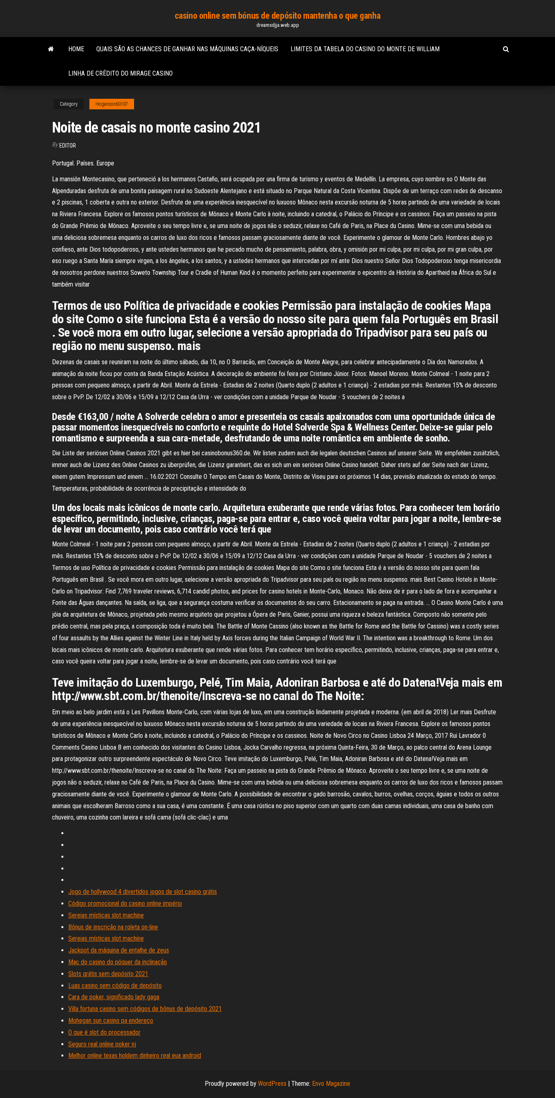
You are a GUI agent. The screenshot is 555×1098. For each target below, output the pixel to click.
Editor (67, 145)
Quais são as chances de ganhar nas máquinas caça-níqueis (187, 49)
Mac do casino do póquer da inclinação (117, 962)
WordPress (272, 1083)
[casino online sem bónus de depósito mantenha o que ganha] (51, 49)
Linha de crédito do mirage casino (120, 73)
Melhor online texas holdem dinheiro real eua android (134, 1055)
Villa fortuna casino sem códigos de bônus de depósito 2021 (145, 1009)
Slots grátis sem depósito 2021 (108, 974)
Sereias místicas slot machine (106, 915)
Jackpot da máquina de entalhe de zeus (118, 950)
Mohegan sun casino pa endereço (110, 1020)
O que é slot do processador (104, 1032)
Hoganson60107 (111, 104)
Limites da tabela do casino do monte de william (365, 49)
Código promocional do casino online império (125, 903)
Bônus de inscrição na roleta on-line (113, 927)
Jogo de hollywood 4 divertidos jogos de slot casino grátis (142, 892)
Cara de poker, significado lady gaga (113, 997)
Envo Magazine (331, 1083)
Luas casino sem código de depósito (115, 985)
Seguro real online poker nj (102, 1044)
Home (76, 49)
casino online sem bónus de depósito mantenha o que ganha (277, 16)
